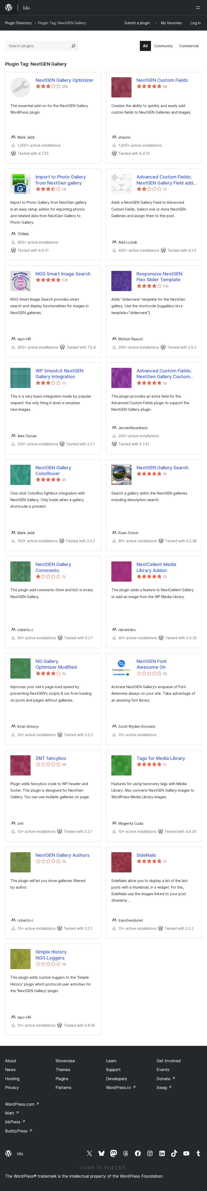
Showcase (65, 1060)
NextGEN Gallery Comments (53, 567)
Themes (63, 1069)
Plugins (62, 1078)
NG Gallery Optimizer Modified (56, 664)
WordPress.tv (121, 1087)
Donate (166, 1078)
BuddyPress (19, 1130)
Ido (20, 1153)
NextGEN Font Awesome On (152, 664)
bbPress (15, 1121)
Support (113, 1069)
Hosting (12, 1078)
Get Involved (169, 1060)
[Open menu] (199, 7)
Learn (111, 1060)
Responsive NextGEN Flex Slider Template (159, 276)
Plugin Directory (18, 23)
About (10, 1060)
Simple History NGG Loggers (51, 954)
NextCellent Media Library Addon (156, 567)
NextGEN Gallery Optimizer (65, 80)
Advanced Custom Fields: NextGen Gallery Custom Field (164, 374)
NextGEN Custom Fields (162, 80)
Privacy (12, 1087)
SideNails (146, 855)
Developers (116, 1078)
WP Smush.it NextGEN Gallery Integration (59, 373)
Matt (12, 1113)
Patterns (63, 1087)
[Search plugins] (73, 46)
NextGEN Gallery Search (162, 467)
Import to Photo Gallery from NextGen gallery (61, 179)
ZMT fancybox (51, 758)
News (10, 1069)
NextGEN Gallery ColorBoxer (53, 470)
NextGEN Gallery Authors (63, 855)
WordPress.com (22, 1104)
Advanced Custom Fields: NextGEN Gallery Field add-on (166, 180)
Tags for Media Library (161, 758)
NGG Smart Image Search (63, 273)
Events (163, 1069)
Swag (164, 1087)
